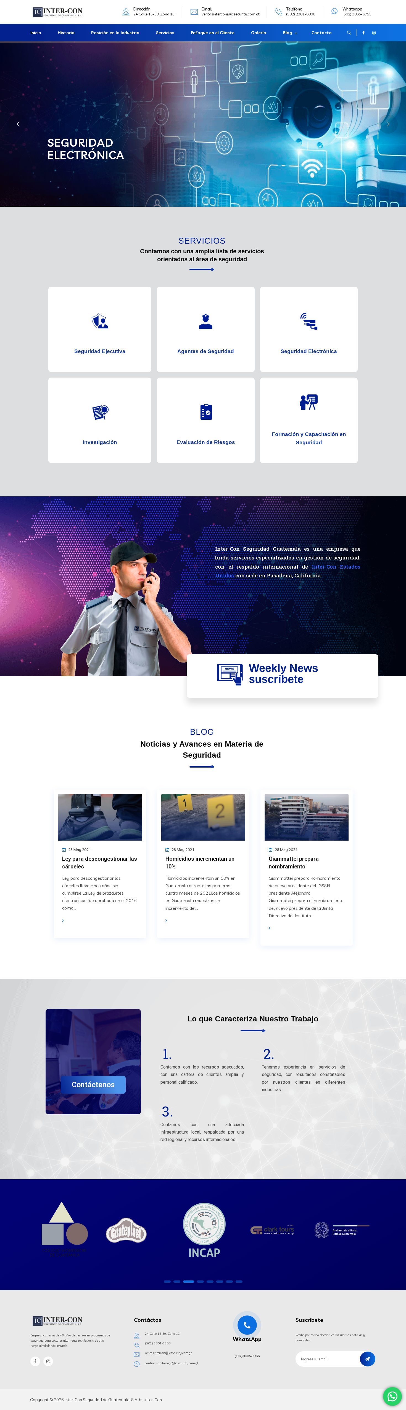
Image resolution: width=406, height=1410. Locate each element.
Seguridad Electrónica (309, 351)
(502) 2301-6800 (157, 1343)
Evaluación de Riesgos (205, 442)
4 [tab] (198, 1281)
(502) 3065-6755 (247, 1356)
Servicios (165, 32)
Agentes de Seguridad (205, 351)
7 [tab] (229, 1281)
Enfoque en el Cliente (212, 32)
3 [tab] (186, 1281)
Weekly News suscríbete (283, 673)
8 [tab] (239, 1281)
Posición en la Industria (115, 32)
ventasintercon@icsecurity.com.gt (231, 14)
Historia (66, 32)
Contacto (322, 32)
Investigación (100, 442)
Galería (258, 32)
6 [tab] (219, 1281)
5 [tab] (210, 1281)
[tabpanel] (64, 1231)
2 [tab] (176, 1281)
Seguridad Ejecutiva (99, 351)
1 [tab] (167, 1281)
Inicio (35, 32)
